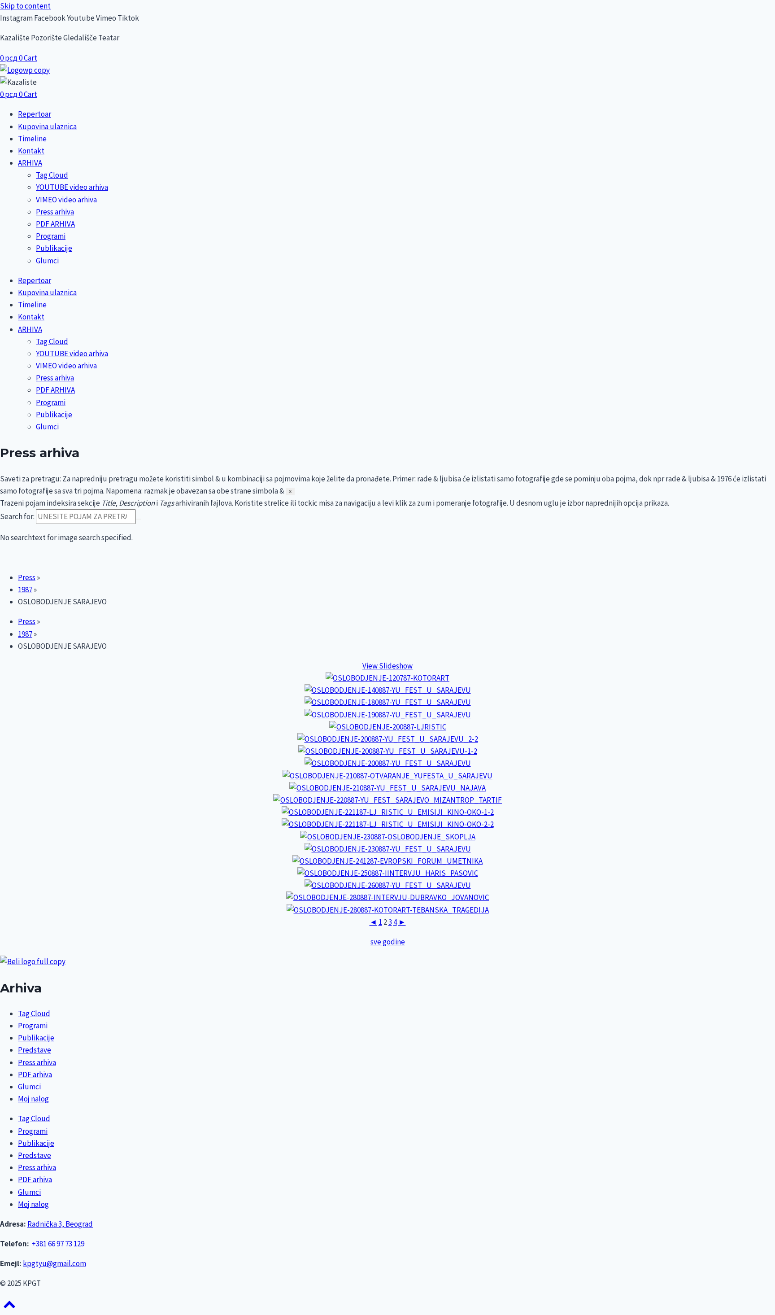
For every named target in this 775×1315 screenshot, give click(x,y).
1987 (25, 589)
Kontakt (31, 151)
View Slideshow (387, 666)
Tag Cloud (52, 175)
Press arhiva (55, 212)
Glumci (47, 261)
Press (26, 577)
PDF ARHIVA (55, 224)
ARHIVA (30, 163)
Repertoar (34, 114)
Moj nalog (33, 1099)
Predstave (34, 1050)
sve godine (387, 942)
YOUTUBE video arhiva (72, 187)
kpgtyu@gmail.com (54, 1263)
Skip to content (25, 6)
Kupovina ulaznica (47, 126)
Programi (50, 236)
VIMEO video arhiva (66, 200)
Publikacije (54, 248)
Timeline (32, 139)
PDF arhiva (35, 1074)
